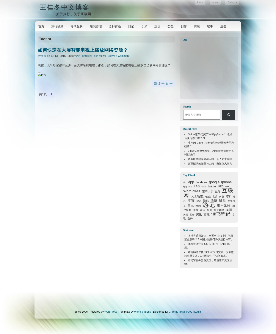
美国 (229, 210)
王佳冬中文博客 (65, 7)
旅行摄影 (57, 26)
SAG (197, 186)
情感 (197, 26)
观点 (157, 26)
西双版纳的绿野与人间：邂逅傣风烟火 (210, 163)
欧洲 (198, 205)
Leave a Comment (118, 55)
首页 (41, 26)
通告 (223, 26)
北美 (215, 196)
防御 (190, 218)
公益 (171, 26)
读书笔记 (220, 214)
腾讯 (199, 214)
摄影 (222, 200)
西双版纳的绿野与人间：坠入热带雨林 (210, 159)
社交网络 (219, 210)
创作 (184, 26)
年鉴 (191, 200)
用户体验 (224, 205)
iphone (226, 182)
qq (185, 186)
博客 (228, 196)
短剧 (209, 210)
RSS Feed (186, 311)
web (227, 186)
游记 (208, 204)
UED (221, 186)
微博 (214, 200)
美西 (185, 214)
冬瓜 (43, 55)
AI (185, 182)
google (214, 182)
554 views (100, 55)
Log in (198, 311)
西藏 (207, 214)
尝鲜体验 (115, 26)
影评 (198, 200)
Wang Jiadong (142, 311)
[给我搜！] (228, 115)
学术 (144, 26)
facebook (201, 182)
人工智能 (197, 196)
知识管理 (96, 26)
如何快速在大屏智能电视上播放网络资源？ (83, 50)
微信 (206, 200)
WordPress (191, 191)
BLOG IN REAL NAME (214, 243)
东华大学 (207, 191)
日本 (190, 205)
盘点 (202, 210)
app (191, 182)
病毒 (195, 210)
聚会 (192, 214)
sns (203, 186)
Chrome (211, 252)
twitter (212, 186)
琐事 (210, 26)
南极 (221, 196)
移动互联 (77, 26)
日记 (131, 26)
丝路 (217, 191)
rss (190, 186)
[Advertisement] (210, 70)
